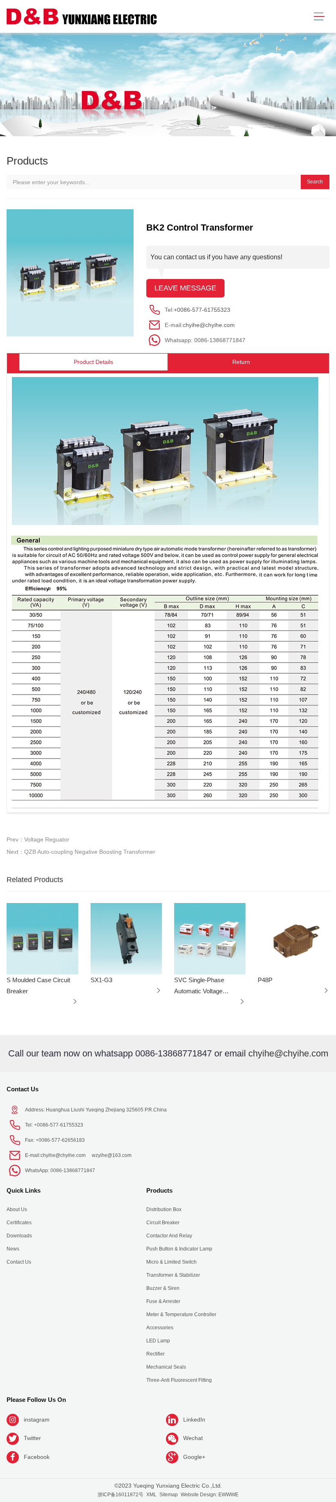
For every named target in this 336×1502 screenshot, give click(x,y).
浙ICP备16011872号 (120, 1494)
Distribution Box (164, 1209)
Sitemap (168, 1494)
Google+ (194, 1457)
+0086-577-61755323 (202, 309)
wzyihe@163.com (112, 1155)
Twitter (32, 1438)
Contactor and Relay (169, 1236)
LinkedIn (194, 1419)
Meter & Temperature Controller (181, 1314)
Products (159, 1190)
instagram (37, 1419)
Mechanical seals (166, 1367)
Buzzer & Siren (162, 1288)
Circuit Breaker (162, 1222)
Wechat (193, 1438)
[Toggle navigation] (319, 16)
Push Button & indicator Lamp (179, 1249)
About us (17, 1209)
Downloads (19, 1236)
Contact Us (23, 1089)
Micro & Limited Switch (171, 1262)
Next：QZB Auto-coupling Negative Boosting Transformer (81, 851)
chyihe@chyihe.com (209, 325)
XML (151, 1494)
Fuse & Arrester (163, 1301)
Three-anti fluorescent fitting (179, 1380)
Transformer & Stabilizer (173, 1275)
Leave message (185, 288)
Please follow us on (36, 1399)
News (13, 1249)
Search (315, 182)
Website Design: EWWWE (209, 1494)
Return (241, 362)
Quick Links (24, 1190)
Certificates (19, 1222)
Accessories (159, 1328)
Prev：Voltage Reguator (38, 839)
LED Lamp (158, 1341)
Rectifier (155, 1354)
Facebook (37, 1457)
